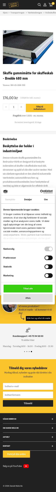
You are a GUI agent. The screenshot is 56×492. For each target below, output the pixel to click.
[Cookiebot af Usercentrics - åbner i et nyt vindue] (40, 192)
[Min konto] (45, 4)
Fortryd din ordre (16, 454)
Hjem (5, 13)
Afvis (28, 298)
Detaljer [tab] (28, 199)
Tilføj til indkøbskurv (40, 108)
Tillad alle (28, 288)
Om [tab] (46, 199)
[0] (51, 4)
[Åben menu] (4, 5)
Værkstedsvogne (35, 13)
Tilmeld (28, 403)
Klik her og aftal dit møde (38, 318)
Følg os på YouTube (12, 466)
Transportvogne (17, 13)
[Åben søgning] (39, 4)
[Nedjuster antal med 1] (6, 107)
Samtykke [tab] (10, 199)
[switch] (49, 258)
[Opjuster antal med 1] (21, 107)
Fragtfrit (17, 115)
